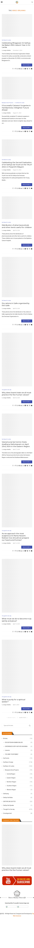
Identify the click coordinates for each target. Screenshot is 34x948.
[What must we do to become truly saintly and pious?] (17, 586)
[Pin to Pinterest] (19, 68)
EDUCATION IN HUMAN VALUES (18, 742)
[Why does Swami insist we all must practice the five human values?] (17, 360)
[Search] (32, 2)
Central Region (19, 774)
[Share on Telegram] (25, 68)
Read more (26, 65)
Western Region (19, 789)
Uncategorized (17, 813)
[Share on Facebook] (15, 68)
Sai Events (17, 758)
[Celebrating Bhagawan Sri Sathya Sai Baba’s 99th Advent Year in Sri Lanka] (17, 25)
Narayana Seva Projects (18, 770)
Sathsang (17, 793)
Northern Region (19, 782)
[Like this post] (13, 68)
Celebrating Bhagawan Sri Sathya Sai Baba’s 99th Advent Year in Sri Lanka (16, 45)
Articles (17, 738)
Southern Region (19, 785)
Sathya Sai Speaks (17, 805)
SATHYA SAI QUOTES (17, 801)
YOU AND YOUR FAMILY (18, 754)
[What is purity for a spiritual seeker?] (17, 666)
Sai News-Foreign (17, 762)
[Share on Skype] (27, 68)
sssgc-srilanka (7, 50)
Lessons (18, 750)
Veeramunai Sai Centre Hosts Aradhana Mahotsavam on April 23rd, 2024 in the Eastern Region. (16, 444)
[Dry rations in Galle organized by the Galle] (17, 277)
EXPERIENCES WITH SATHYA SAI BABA (18, 746)
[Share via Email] (31, 68)
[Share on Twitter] (17, 68)
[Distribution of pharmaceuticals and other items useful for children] (17, 207)
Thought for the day (17, 809)
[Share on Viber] (29, 68)
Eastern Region (19, 778)
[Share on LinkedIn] (21, 68)
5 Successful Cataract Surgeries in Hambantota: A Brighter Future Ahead (16, 108)
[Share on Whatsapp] (23, 68)
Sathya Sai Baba (17, 797)
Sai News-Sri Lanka (17, 766)
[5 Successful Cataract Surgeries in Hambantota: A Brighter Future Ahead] (17, 88)
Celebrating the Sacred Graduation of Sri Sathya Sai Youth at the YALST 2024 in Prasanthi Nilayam (17, 165)
